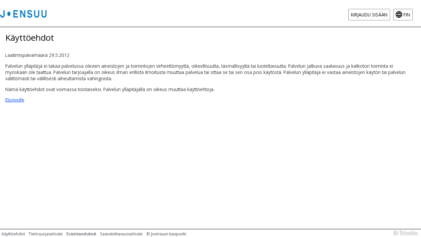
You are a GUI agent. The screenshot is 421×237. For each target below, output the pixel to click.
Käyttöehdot (13, 234)
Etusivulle (14, 100)
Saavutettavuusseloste (121, 234)
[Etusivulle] (23, 13)
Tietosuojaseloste (46, 234)
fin (407, 15)
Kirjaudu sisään (369, 15)
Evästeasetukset (81, 234)
